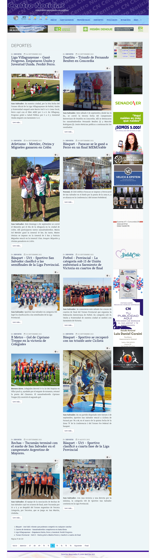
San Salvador (67, 20)
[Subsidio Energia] (42, 29)
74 (61, 545)
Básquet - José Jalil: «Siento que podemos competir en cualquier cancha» (44, 527)
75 (66, 545)
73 (57, 545)
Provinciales (83, 20)
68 (35, 545)
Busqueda (126, 20)
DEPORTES (98, 20)
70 (44, 545)
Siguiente (78, 545)
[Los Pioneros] (128, 197)
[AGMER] (128, 284)
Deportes (18, 54)
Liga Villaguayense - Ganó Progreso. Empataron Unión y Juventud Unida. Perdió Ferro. (33, 61)
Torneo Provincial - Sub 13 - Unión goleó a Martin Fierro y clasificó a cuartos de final (48, 535)
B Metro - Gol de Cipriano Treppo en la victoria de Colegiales (30, 341)
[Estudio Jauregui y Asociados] (128, 224)
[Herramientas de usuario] (56, 72)
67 (30, 545)
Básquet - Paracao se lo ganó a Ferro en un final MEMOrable (85, 146)
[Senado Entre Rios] (128, 109)
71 (48, 545)
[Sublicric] (128, 254)
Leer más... (17, 122)
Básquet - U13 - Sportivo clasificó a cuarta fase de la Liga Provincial (86, 446)
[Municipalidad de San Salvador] (128, 80)
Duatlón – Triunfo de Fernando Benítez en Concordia (86, 60)
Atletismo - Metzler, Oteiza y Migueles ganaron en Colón (32, 146)
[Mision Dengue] (114, 29)
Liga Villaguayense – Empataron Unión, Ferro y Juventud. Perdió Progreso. (44, 532)
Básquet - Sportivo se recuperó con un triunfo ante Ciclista (85, 339)
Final (87, 545)
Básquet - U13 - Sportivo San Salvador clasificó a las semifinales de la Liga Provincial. (35, 261)
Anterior (23, 545)
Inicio (54, 20)
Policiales (112, 20)
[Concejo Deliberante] (128, 159)
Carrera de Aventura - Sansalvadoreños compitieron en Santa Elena (41, 529)
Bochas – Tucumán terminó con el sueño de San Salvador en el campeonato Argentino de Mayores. (34, 448)
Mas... (137, 20)
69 (39, 545)
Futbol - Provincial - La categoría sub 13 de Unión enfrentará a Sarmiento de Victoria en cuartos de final (83, 263)
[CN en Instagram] (128, 139)
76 (70, 545)
